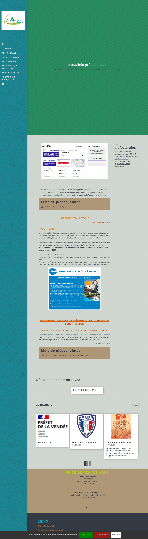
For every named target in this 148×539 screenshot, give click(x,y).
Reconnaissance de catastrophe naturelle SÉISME (125, 153)
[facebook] (87, 507)
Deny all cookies (102, 534)
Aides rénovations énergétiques (122, 165)
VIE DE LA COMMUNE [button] (11, 57)
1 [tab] (85, 463)
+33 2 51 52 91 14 (87, 484)
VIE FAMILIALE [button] (8, 62)
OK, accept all (87, 534)
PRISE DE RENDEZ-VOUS (87, 472)
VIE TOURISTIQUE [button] (10, 73)
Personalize (116, 534)
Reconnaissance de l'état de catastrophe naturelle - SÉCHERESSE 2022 (125, 158)
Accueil (59, 70)
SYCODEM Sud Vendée (46, 526)
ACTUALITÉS (82, 70)
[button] (13, 44)
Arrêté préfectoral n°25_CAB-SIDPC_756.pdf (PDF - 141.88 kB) (65, 355)
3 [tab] (90, 463)
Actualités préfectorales (105, 70)
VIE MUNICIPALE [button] (9, 53)
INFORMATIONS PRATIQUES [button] (8, 78)
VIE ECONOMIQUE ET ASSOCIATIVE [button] (11, 67)
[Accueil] (13, 21)
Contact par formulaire (87, 487)
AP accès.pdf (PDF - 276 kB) (52, 207)
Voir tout (135, 405)
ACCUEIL (70, 70)
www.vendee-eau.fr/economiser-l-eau (96, 264)
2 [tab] (87, 463)
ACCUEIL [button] (6, 49)
